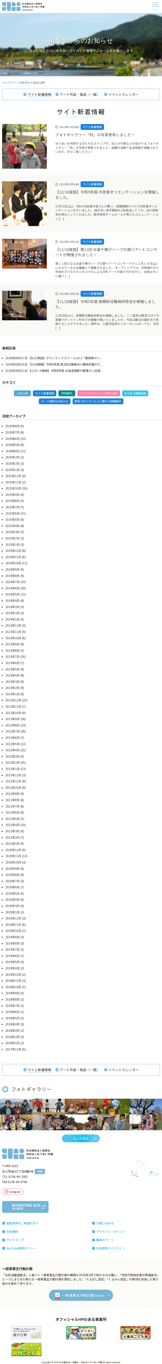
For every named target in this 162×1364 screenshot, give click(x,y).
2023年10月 (13, 638)
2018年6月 (12, 1012)
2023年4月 (12, 675)
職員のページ (105, 1240)
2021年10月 (13, 787)
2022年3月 (12, 756)
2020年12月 (13, 850)
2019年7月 (12, 949)
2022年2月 (12, 762)
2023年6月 (12, 663)
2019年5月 (12, 962)
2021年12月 (13, 775)
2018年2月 (12, 1037)
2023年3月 (12, 681)
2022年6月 (12, 737)
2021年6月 (12, 812)
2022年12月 (13, 700)
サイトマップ (15, 1240)
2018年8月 (12, 999)
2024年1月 (12, 619)
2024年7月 (12, 582)
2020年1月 (12, 912)
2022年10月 (13, 713)
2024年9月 (12, 569)
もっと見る (81, 1138)
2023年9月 (12, 644)
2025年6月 (12, 513)
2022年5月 (12, 744)
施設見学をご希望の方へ (22, 1223)
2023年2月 (12, 688)
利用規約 (12, 1231)
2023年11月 (13, 632)
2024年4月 (12, 600)
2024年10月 (13, 563)
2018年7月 (12, 1006)
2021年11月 (13, 781)
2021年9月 (12, 793)
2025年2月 (12, 538)
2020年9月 (12, 868)
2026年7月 (12, 432)
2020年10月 (13, 862)
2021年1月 (12, 843)
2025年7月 (12, 507)
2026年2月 (12, 463)
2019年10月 (13, 931)
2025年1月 (12, 544)
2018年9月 (12, 993)
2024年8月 (12, 576)
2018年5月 (12, 1018)
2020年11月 (13, 856)
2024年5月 (12, 594)
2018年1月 (12, 1043)
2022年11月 (13, 706)
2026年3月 (12, 457)
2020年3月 (12, 906)
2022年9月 (12, 719)
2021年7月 (12, 806)
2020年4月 (12, 899)
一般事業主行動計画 (83, 1295)
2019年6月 (12, 956)
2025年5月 (12, 519)
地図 (40, 1171)
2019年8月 (12, 943)
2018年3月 (12, 1030)
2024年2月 (12, 613)
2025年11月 (13, 482)
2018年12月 (13, 974)
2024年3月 (12, 607)
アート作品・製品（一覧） (80, 94)
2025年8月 (12, 501)
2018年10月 (13, 987)
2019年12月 (13, 918)
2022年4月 (12, 750)
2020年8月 (12, 875)
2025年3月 (12, 532)
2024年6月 (12, 588)
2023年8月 (12, 650)
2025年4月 (12, 526)
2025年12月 (13, 476)
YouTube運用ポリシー (21, 1248)
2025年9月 (12, 494)
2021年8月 (12, 800)
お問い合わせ (105, 1223)
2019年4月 (12, 968)
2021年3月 (12, 831)
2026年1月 (12, 470)
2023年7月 (12, 656)
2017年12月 (13, 1049)
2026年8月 (12, 426)
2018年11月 (13, 980)
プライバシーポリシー (111, 1231)
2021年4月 (12, 825)
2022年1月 (12, 769)
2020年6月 (12, 887)
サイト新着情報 (39, 94)
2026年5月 (12, 445)
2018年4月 (12, 1024)
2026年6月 (12, 438)
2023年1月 (12, 694)
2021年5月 (12, 819)
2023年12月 (13, 625)
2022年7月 (12, 731)
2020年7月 (12, 881)
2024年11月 (13, 557)
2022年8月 (12, 725)
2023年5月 (12, 669)
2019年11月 (13, 924)
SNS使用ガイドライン (110, 1248)
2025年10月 (13, 488)
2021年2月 (12, 837)
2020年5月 (12, 893)
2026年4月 (12, 451)
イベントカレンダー (123, 94)
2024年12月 (13, 551)
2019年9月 (12, 937)
